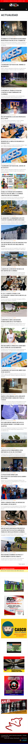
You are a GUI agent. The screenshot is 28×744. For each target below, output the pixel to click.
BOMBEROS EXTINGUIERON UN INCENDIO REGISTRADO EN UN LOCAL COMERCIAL (13, 39)
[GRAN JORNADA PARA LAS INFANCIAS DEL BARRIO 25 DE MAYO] (14, 492)
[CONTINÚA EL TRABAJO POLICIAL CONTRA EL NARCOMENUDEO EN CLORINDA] (14, 80)
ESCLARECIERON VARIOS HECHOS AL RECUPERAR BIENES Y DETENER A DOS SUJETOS (12, 424)
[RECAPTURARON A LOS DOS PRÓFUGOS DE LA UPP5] (14, 106)
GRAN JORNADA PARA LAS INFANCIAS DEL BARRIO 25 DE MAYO (13, 503)
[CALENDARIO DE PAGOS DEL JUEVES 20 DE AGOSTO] (14, 155)
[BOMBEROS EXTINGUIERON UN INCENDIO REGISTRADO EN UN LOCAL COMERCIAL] (14, 28)
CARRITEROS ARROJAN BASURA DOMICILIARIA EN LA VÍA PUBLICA (11, 321)
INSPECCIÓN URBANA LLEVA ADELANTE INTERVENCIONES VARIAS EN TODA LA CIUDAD (13, 398)
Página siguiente (22, 564)
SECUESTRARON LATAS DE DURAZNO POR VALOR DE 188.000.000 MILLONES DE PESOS (14, 244)
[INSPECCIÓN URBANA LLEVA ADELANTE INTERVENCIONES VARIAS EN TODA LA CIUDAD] (14, 385)
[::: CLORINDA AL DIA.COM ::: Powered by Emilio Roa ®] (14, 5)
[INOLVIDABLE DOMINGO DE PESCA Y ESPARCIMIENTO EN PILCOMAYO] (14, 544)
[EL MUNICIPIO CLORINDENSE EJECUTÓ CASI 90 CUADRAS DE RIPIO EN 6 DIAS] (14, 207)
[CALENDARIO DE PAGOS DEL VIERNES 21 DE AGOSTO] (14, 54)
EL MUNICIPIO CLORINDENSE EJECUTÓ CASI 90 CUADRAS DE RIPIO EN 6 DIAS (12, 219)
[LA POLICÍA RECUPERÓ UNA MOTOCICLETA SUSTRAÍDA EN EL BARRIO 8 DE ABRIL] (14, 464)
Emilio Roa (4, 36)
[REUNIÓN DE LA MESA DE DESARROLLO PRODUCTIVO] (14, 131)
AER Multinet (24, 738)
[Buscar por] (26, 9)
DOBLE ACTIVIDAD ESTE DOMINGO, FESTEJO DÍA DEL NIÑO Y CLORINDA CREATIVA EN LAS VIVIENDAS (12, 193)
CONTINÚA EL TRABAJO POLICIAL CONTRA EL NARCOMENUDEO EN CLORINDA (11, 92)
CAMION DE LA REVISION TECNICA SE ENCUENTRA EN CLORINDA (12, 270)
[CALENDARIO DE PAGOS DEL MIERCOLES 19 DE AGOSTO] (14, 359)
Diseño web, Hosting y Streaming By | (12, 738)
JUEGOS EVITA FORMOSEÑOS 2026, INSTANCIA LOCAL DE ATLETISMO (12, 451)
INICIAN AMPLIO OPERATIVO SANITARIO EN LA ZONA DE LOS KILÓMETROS (13, 346)
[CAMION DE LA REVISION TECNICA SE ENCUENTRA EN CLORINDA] (14, 258)
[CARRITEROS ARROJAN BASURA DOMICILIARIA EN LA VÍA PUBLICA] (14, 309)
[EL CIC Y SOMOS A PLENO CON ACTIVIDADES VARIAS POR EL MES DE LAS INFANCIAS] (14, 283)
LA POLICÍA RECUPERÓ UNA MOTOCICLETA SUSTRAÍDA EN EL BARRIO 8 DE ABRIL (13, 476)
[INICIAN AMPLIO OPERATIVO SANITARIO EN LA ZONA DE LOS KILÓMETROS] (14, 335)
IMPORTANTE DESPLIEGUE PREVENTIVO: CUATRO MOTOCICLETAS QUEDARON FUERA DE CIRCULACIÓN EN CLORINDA (13, 530)
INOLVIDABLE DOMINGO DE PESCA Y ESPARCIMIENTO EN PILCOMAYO (12, 555)
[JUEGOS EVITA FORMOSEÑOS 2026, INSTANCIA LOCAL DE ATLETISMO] (14, 439)
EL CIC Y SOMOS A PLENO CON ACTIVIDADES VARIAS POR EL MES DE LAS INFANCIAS (13, 295)
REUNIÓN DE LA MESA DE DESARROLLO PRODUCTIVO (16, 1)
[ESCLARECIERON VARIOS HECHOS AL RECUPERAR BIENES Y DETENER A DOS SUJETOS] (14, 412)
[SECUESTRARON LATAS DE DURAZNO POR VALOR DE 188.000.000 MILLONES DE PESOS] (14, 232)
